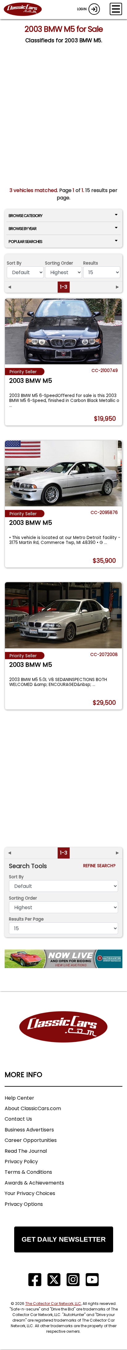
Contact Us (18, 1118)
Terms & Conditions (28, 1172)
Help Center (19, 1097)
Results (90, 263)
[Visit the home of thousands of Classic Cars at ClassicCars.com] (26, 9)
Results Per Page (26, 919)
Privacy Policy (21, 1161)
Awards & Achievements (34, 1182)
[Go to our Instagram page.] (73, 1279)
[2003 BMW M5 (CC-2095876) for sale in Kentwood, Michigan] (63, 473)
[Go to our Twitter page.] (53, 1279)
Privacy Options (24, 1204)
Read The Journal (26, 1151)
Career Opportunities (31, 1140)
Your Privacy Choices (30, 1193)
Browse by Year (22, 228)
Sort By (14, 263)
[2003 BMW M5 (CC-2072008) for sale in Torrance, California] (63, 615)
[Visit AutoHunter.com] (63, 959)
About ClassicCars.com (33, 1108)
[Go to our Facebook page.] (34, 1279)
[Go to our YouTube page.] (92, 1279)
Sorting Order (59, 263)
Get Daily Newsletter (64, 1239)
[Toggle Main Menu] (116, 9)
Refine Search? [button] (100, 866)
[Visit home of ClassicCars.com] (63, 1036)
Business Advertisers (29, 1129)
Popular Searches (25, 241)
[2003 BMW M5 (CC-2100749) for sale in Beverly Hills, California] (63, 331)
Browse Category (25, 215)
